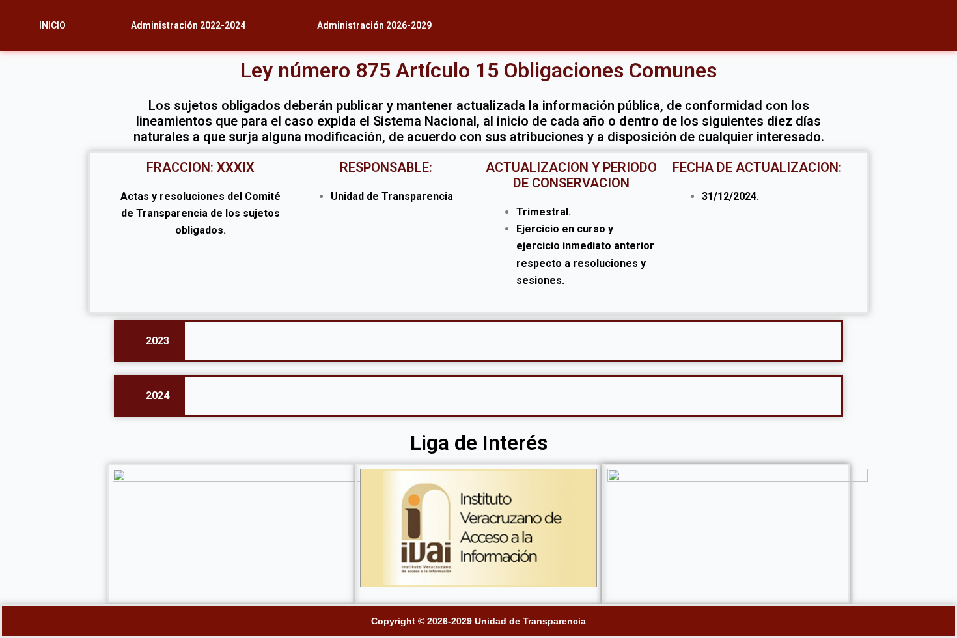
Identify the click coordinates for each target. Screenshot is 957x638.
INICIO (52, 25)
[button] (191, 25)
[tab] (150, 341)
